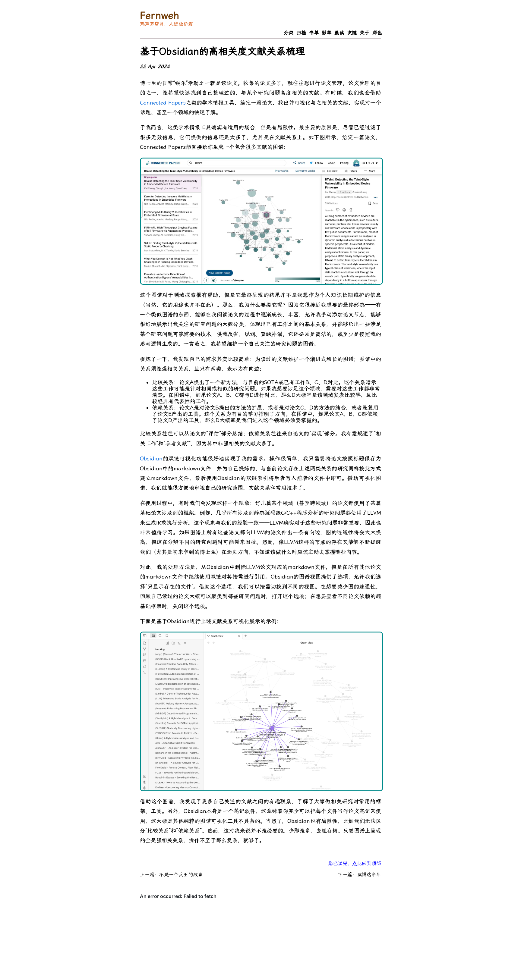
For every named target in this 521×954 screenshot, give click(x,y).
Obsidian (151, 458)
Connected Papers (163, 102)
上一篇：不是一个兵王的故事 (171, 874)
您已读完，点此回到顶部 (354, 863)
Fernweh (159, 15)
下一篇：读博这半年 (359, 874)
